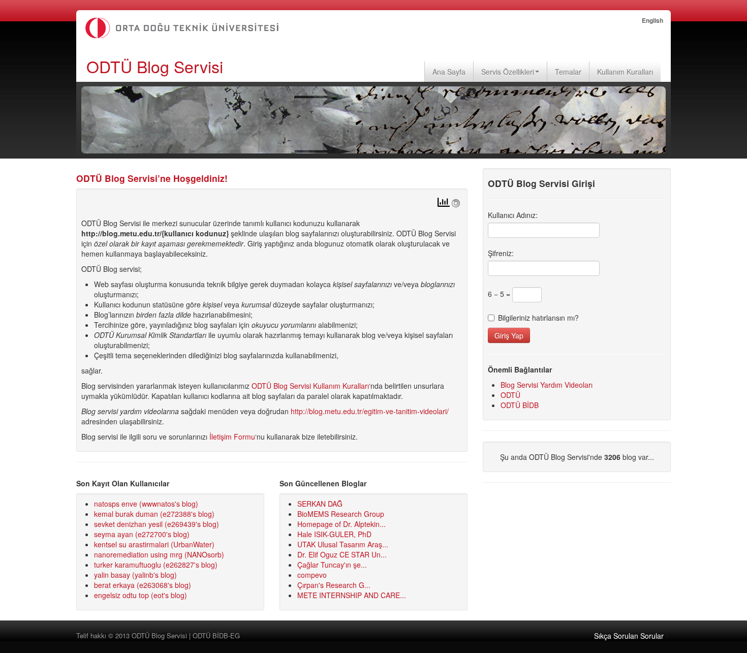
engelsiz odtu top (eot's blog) (140, 595)
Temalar (568, 72)
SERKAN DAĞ (320, 504)
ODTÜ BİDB (520, 405)
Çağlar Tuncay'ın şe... (332, 564)
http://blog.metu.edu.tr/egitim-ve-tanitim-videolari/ (370, 411)
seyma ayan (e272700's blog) (142, 534)
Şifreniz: (501, 253)
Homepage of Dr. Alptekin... (341, 524)
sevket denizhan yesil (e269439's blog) (156, 524)
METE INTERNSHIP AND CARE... (351, 595)
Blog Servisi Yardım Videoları (547, 385)
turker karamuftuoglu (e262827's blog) (155, 564)
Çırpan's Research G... (333, 585)
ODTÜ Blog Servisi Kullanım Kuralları (310, 386)
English (652, 20)
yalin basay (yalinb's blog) (135, 575)
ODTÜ (510, 395)
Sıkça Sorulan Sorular (629, 636)
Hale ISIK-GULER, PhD (334, 534)
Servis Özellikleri (507, 72)
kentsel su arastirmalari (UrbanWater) (154, 544)
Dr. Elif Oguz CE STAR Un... (342, 554)
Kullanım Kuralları (625, 72)
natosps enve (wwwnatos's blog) (146, 504)
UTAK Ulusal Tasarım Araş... (342, 544)
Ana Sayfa (448, 72)
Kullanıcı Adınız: (513, 215)
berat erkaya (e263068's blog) (142, 585)
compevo (312, 575)
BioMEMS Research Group (340, 514)
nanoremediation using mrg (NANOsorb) (159, 554)
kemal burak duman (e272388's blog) (154, 514)
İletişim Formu (232, 436)
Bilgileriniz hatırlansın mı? (538, 318)
